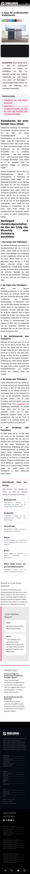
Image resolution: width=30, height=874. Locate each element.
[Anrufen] (12, 870)
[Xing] (13, 820)
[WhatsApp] (5, 870)
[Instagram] (6, 820)
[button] (27, 3)
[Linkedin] (9, 820)
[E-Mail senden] (18, 870)
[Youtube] (11, 820)
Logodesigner (20, 404)
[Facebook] (4, 820)
